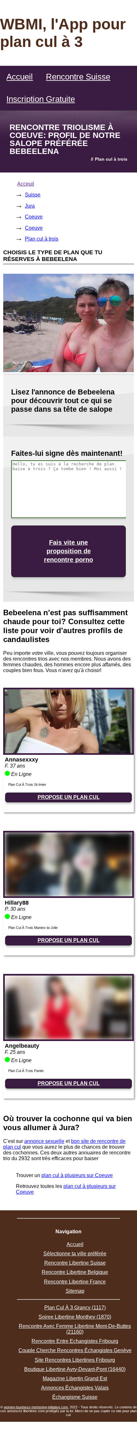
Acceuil (25, 184)
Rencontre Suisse (78, 76)
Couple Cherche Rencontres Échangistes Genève (75, 1350)
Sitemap (75, 1291)
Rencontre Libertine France (75, 1281)
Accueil (19, 76)
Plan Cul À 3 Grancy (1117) (75, 1307)
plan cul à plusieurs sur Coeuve (77, 1175)
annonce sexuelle (44, 1141)
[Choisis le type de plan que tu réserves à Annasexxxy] (68, 751)
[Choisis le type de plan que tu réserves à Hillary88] (68, 894)
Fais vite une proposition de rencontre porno (68, 551)
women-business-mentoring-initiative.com (36, 1407)
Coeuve (34, 216)
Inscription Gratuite (40, 99)
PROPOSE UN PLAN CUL (69, 797)
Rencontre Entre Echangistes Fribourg (75, 1341)
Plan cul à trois (41, 238)
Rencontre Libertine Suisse (75, 1263)
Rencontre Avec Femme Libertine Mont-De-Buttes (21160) (75, 1329)
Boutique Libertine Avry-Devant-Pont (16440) (75, 1369)
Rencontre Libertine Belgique (75, 1272)
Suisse (32, 194)
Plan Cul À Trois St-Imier (27, 784)
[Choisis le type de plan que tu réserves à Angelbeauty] (68, 1037)
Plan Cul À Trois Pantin (26, 1071)
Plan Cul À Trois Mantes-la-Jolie (33, 928)
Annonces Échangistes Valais (75, 1387)
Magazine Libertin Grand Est (75, 1378)
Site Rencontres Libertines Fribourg (75, 1360)
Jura (30, 206)
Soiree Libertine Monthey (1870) (75, 1317)
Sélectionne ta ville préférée (74, 1253)
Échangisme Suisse (74, 1397)
